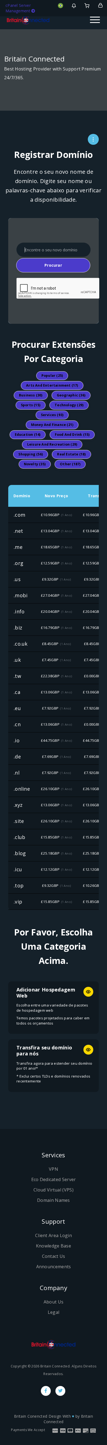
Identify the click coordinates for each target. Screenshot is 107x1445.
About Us (53, 1302)
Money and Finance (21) (52, 424)
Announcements (53, 1267)
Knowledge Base (53, 1246)
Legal (54, 1312)
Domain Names (53, 1200)
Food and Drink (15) (72, 434)
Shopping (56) (30, 454)
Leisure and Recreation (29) (52, 444)
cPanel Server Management (18, 8)
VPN (53, 1169)
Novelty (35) (35, 464)
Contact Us (53, 1256)
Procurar (53, 265)
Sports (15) (30, 405)
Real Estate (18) (71, 454)
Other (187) (70, 464)
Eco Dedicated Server (53, 1179)
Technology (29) (69, 405)
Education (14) (28, 434)
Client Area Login (53, 1235)
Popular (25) (52, 375)
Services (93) (52, 415)
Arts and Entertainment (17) (52, 385)
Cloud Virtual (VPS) (53, 1190)
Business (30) (31, 395)
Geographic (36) (71, 395)
